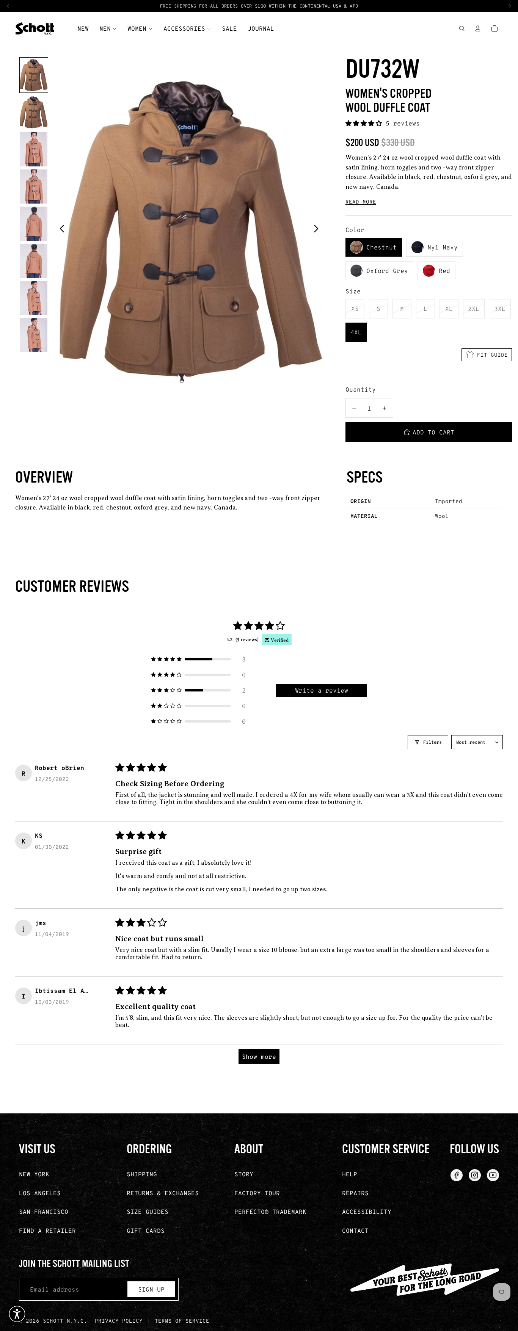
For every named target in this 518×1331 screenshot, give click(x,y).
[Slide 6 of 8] (33, 261)
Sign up (151, 1289)
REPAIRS (355, 1193)
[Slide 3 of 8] (33, 149)
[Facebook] (457, 1175)
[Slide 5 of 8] (33, 224)
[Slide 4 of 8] (33, 186)
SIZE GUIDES (147, 1211)
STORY (243, 1174)
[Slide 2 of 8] (33, 112)
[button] (365, 123)
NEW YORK (34, 1174)
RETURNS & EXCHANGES (163, 1193)
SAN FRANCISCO (43, 1211)
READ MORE (360, 201)
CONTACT (355, 1230)
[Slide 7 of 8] (33, 298)
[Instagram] (475, 1175)
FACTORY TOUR (257, 1193)
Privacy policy (119, 1321)
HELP (349, 1174)
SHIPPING (142, 1174)
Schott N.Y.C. (65, 1321)
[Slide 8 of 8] (33, 335)
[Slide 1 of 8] (33, 75)
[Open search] (462, 28)
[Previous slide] (60, 228)
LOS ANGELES (40, 1193)
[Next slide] (318, 228)
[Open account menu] (477, 28)
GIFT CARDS (146, 1230)
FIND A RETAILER (47, 1230)
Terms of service (182, 1321)
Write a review (321, 690)
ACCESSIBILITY (366, 1211)
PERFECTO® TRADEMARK (270, 1211)
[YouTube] (493, 1175)
